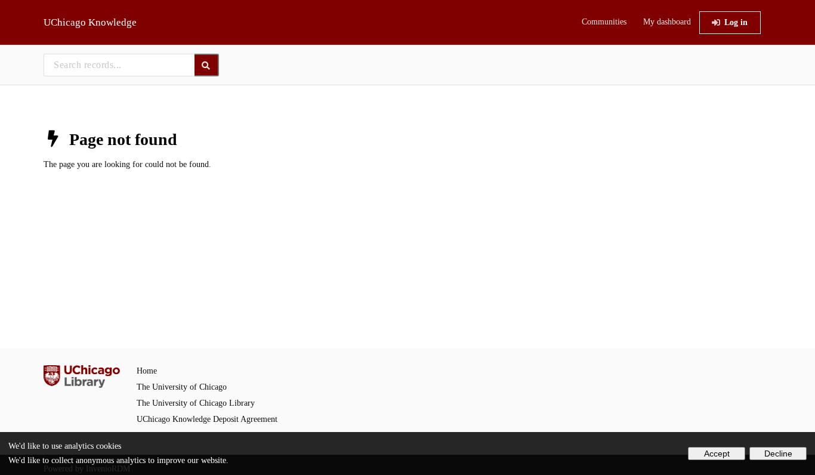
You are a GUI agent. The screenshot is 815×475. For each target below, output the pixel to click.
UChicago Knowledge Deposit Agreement (207, 419)
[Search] (207, 65)
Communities (604, 21)
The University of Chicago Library (196, 403)
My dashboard (667, 21)
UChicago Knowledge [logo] (90, 22)
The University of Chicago (182, 387)
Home (147, 370)
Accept (717, 453)
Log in (736, 22)
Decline (778, 453)
